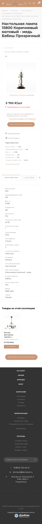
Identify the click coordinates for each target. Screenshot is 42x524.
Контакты (21, 399)
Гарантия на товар (21, 421)
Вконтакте (21, 490)
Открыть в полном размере (21, 95)
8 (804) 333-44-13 (21, 468)
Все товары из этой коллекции (21, 357)
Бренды (21, 380)
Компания (21, 392)
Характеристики (11, 177)
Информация (21, 413)
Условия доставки (21, 444)
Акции (21, 375)
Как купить (29, 177)
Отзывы (21, 402)
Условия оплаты (21, 441)
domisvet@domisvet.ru (22, 472)
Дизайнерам (21, 428)
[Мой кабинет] (34, 3)
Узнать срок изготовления (21, 124)
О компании (21, 396)
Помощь (21, 436)
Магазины (21, 418)
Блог (21, 384)
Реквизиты (21, 406)
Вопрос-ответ (21, 447)
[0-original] (21, 78)
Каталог (21, 371)
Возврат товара (21, 450)
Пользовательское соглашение (21, 424)
